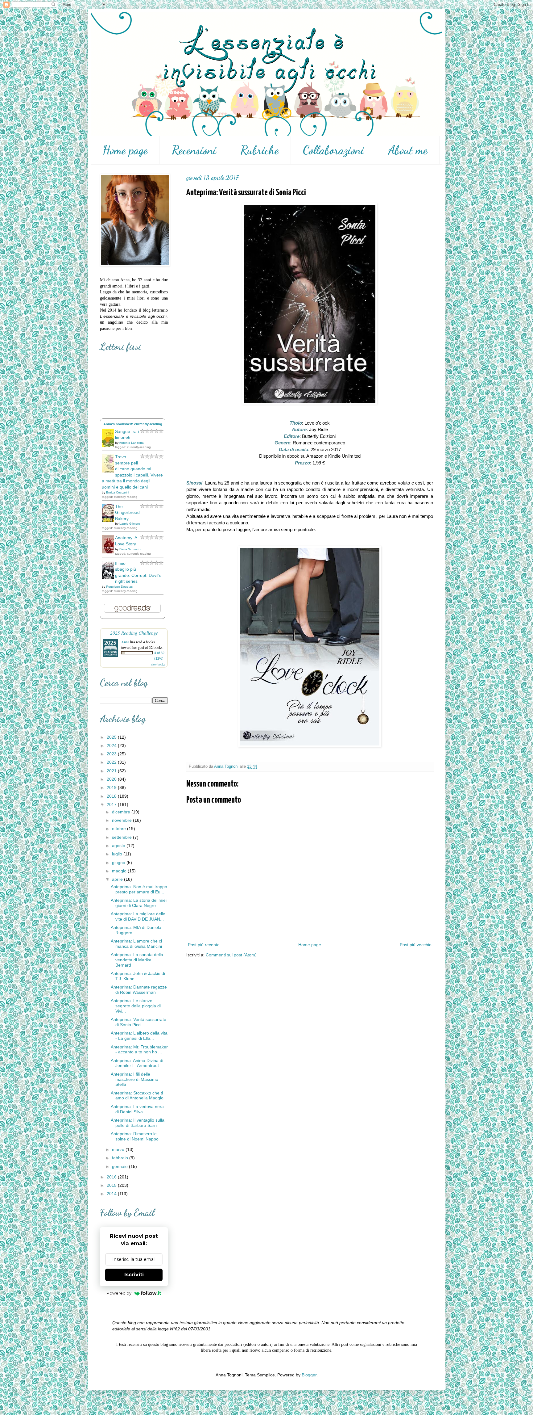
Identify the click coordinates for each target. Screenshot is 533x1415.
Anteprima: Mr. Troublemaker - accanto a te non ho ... (139, 1049)
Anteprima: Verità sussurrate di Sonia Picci (138, 1022)
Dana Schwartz (130, 549)
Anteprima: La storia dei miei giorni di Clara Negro (139, 903)
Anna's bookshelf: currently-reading (132, 424)
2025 (112, 737)
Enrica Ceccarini (117, 492)
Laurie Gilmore (129, 523)
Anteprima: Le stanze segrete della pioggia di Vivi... (136, 1006)
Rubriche (259, 150)
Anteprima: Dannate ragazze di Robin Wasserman (139, 990)
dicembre (121, 811)
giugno (119, 862)
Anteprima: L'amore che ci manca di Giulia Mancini (136, 943)
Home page (125, 150)
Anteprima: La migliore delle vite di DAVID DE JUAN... (138, 916)
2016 (112, 1176)
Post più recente (204, 944)
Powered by (119, 1293)
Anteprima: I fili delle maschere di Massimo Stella (134, 1079)
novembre (122, 820)
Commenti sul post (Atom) (231, 954)
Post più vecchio (416, 944)
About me (408, 150)
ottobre (119, 828)
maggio (120, 870)
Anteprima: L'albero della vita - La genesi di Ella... (139, 1036)
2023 (112, 753)
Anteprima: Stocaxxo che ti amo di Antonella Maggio (137, 1095)
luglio (117, 853)
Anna (125, 641)
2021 (112, 770)
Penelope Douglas (119, 586)
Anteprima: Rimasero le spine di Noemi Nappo (135, 1136)
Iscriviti (134, 1275)
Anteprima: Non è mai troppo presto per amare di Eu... (139, 889)
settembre (122, 837)
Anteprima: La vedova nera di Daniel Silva (137, 1109)
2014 (112, 1193)
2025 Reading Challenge (134, 632)
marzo (119, 1149)
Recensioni (194, 150)
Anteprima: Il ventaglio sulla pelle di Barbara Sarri (137, 1123)
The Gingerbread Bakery (127, 512)
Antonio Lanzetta (131, 442)
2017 (112, 804)
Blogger (309, 1374)
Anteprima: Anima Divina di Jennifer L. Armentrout (137, 1063)
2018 (112, 796)
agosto (119, 845)
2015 (112, 1185)
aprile (118, 879)
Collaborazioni (333, 150)
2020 (112, 779)
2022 (112, 762)
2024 (112, 745)
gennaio (120, 1166)
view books (158, 664)
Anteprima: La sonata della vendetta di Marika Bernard (137, 960)
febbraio (120, 1157)
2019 (112, 787)
